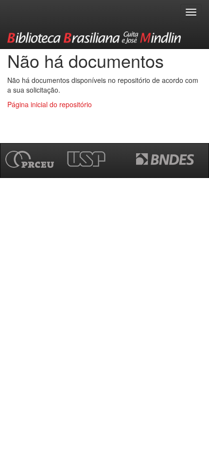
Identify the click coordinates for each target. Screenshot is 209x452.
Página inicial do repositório (49, 104)
